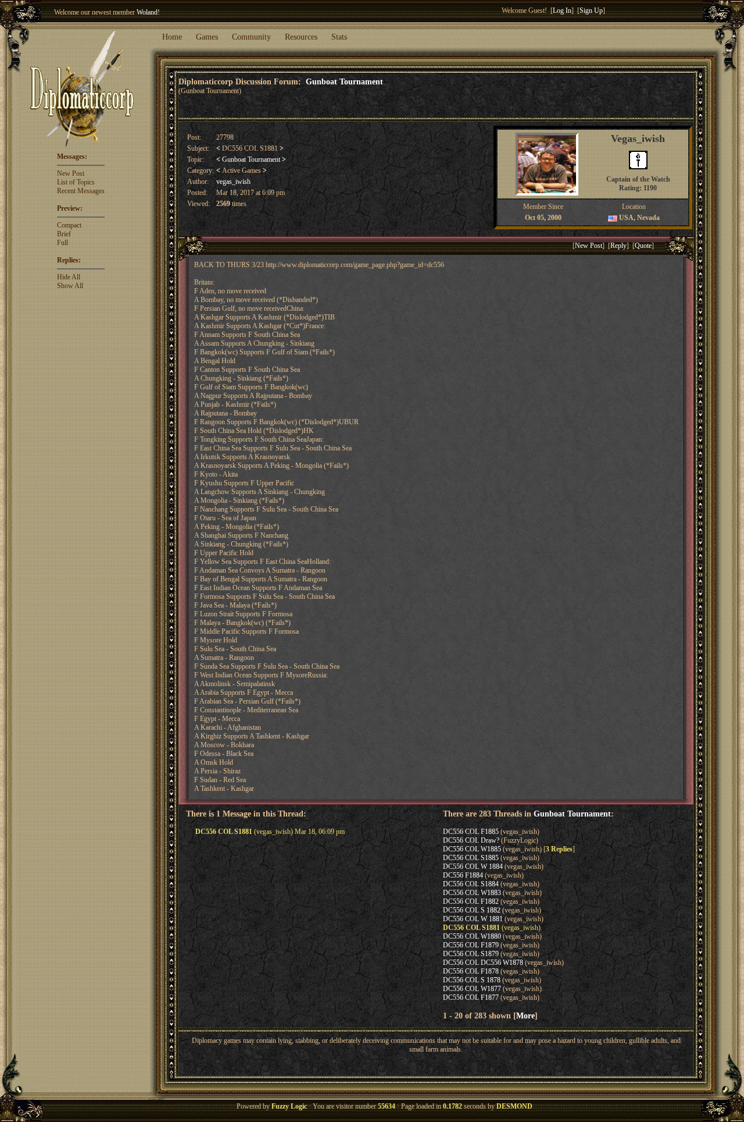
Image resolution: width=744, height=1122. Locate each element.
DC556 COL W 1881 (473, 919)
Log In (562, 10)
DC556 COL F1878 (471, 971)
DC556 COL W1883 (472, 893)
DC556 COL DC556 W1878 (483, 962)
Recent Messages (81, 191)
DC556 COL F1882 (471, 901)
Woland (147, 12)
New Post (70, 173)
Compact (69, 225)
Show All (70, 286)
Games (207, 37)
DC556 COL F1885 (471, 832)
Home (172, 37)
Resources (301, 37)
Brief (64, 234)
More (525, 1015)
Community (251, 37)
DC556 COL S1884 (471, 884)
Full (62, 243)
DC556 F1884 (463, 875)
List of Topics (76, 182)
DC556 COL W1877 (472, 989)
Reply (618, 246)
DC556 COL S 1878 (471, 980)
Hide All (68, 277)
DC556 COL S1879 (471, 954)
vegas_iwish (233, 181)
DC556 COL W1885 (472, 849)
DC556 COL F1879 (471, 945)
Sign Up (591, 10)
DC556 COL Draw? (471, 840)
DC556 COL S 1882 (471, 910)
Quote (643, 246)
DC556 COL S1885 (471, 858)
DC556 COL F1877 (471, 997)
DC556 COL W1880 (472, 936)
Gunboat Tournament (344, 81)
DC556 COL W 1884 (473, 866)
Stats (339, 37)
